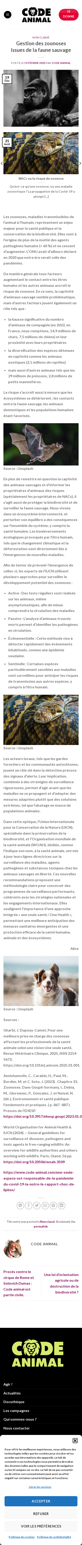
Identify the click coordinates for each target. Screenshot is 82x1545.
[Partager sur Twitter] (37, 1205)
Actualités (12, 1393)
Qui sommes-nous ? (20, 1419)
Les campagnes (16, 1410)
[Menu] (7, 14)
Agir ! (8, 1384)
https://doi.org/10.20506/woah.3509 (34, 1162)
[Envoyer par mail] (45, 1205)
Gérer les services (40, 1487)
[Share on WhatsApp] (20, 1205)
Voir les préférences (41, 1526)
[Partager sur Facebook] (28, 1205)
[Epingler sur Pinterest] (53, 1205)
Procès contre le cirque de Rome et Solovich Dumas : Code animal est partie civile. (18, 1283)
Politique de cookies (22, 1537)
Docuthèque (13, 1401)
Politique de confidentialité (54, 1537)
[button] (75, 1440)
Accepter (41, 1501)
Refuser (41, 1514)
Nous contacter (16, 1428)
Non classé (41, 37)
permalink (41, 1226)
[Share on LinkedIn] (61, 1205)
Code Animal (61, 62)
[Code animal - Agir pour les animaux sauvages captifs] (36, 15)
